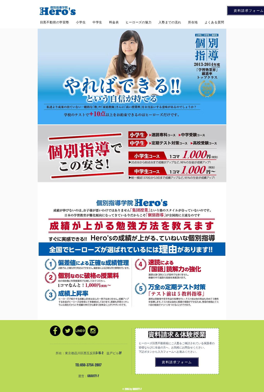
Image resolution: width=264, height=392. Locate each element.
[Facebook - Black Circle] (55, 330)
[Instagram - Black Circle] (93, 330)
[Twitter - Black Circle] (67, 330)
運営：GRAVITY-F (88, 376)
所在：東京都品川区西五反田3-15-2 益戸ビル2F (89, 353)
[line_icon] (80, 330)
